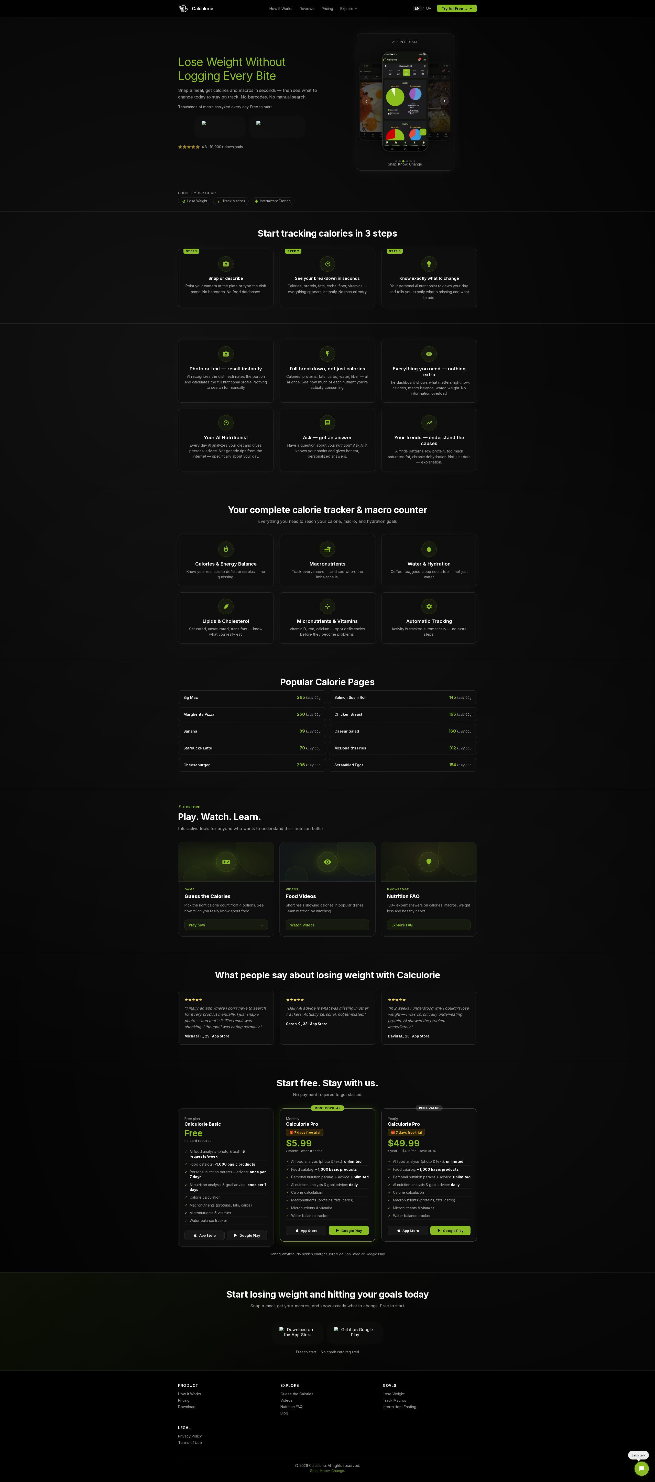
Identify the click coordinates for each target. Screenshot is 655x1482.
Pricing (327, 8)
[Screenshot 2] (400, 161)
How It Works (280, 8)
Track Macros (233, 201)
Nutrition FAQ (291, 1406)
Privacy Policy (190, 1436)
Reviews (307, 8)
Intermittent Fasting (275, 201)
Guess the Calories (296, 1394)
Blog (284, 1413)
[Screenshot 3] (403, 161)
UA (428, 8)
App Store (207, 1235)
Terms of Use (190, 1442)
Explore (346, 8)
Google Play (249, 1235)
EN (417, 8)
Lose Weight (197, 201)
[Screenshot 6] (414, 161)
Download (186, 1406)
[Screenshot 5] (411, 161)
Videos (286, 1400)
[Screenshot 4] (407, 161)
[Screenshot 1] (396, 161)
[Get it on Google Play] (277, 127)
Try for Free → (455, 8)
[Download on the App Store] (219, 127)
